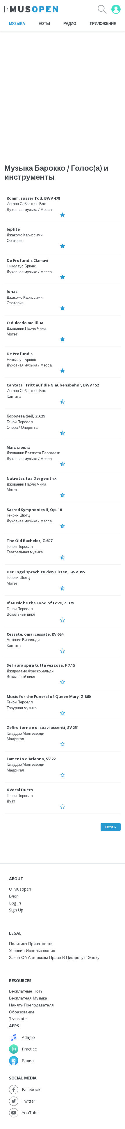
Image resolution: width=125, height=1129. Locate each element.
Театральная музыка (25, 552)
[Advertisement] (62, 94)
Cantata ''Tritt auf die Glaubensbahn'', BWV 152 (53, 385)
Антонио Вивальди (23, 639)
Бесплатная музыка (28, 998)
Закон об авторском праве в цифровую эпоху (54, 957)
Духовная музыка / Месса (29, 209)
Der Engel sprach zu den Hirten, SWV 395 (46, 571)
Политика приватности (31, 943)
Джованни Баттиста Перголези (33, 452)
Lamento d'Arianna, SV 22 (31, 758)
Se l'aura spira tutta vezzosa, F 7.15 (41, 665)
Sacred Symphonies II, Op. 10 (34, 509)
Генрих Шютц (18, 515)
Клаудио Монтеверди (25, 733)
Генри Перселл (20, 421)
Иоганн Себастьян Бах (26, 203)
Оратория (15, 240)
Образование (22, 1012)
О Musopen (20, 889)
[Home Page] (31, 9)
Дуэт (11, 801)
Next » (110, 826)
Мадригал (15, 738)
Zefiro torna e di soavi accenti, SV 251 (43, 727)
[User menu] (116, 9)
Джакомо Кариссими (24, 235)
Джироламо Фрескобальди (30, 671)
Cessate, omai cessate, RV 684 (35, 634)
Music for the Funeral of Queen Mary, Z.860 (49, 696)
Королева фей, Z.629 (26, 416)
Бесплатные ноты (26, 991)
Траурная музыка (22, 707)
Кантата (14, 396)
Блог (13, 896)
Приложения (103, 23)
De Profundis (20, 353)
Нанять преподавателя (31, 1005)
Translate (18, 1019)
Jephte (13, 229)
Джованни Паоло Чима (26, 328)
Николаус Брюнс (21, 266)
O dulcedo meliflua (25, 322)
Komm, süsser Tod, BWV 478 (33, 198)
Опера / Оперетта (22, 427)
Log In (15, 903)
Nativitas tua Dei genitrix (32, 478)
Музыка (17, 23)
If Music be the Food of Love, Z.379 (40, 602)
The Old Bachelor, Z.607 (29, 540)
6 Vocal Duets (20, 789)
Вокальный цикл (21, 614)
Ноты (44, 23)
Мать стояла (18, 447)
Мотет (12, 334)
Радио (69, 23)
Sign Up (16, 910)
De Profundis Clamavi (27, 260)
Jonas (12, 291)
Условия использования (32, 950)
